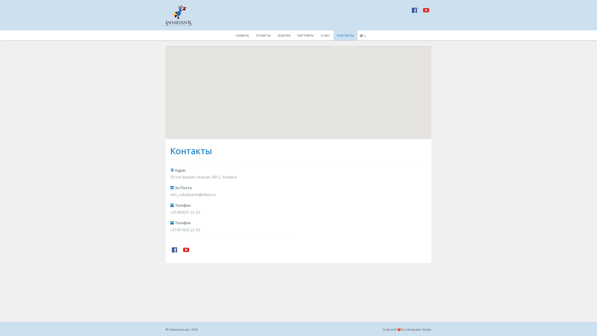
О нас (325, 35)
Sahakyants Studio (418, 329)
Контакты (345, 35)
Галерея (284, 35)
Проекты (263, 35)
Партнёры (305, 35)
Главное (242, 35)
